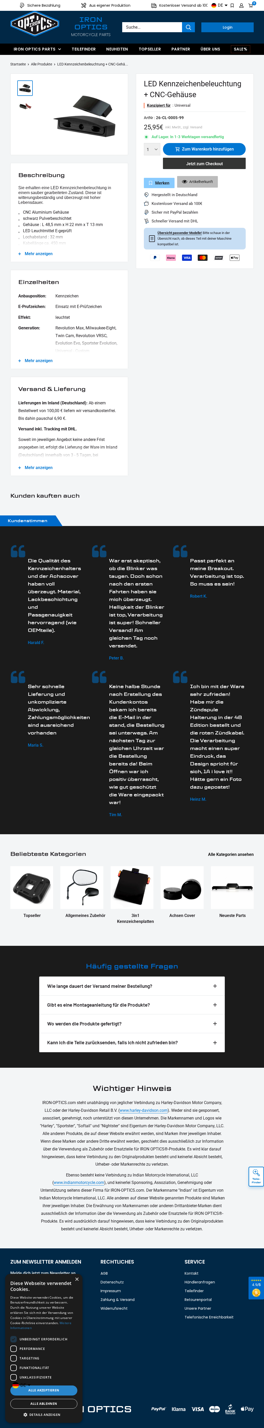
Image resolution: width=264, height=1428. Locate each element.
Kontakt (192, 1273)
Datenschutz (112, 1282)
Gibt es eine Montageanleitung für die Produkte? (98, 1005)
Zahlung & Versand (118, 1299)
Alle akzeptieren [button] (43, 1390)
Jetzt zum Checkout (204, 163)
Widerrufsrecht (114, 1308)
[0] (251, 5)
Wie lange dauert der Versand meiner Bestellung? (99, 986)
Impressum (111, 1290)
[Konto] (241, 5)
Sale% (240, 49)
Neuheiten (117, 49)
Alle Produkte (41, 64)
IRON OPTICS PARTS (34, 49)
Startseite (18, 64)
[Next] (121, 115)
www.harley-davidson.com (144, 1110)
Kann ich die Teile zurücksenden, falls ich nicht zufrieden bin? (112, 1042)
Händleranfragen (200, 1282)
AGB (104, 1273)
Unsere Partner (198, 1308)
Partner (180, 49)
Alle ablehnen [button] (43, 1403)
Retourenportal (198, 1299)
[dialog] (43, 1348)
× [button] (77, 1279)
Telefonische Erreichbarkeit (209, 1317)
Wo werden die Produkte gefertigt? (84, 1023)
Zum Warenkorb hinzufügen (208, 149)
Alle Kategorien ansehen (231, 854)
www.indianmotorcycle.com (79, 1182)
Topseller (150, 49)
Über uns (210, 49)
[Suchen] (188, 27)
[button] (43, 1415)
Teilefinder (84, 49)
